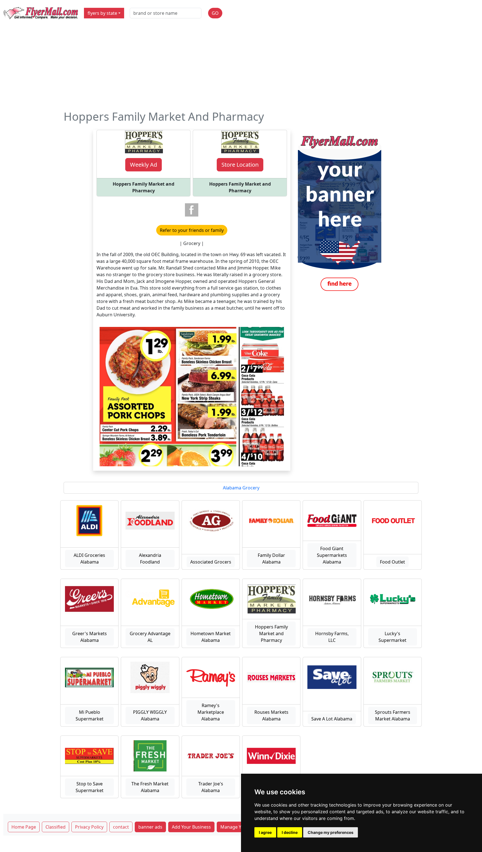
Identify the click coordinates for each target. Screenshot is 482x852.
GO (215, 13)
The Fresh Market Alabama (149, 787)
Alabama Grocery (241, 488)
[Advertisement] (241, 68)
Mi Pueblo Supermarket (89, 715)
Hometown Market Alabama (211, 636)
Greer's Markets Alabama (89, 636)
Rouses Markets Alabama (271, 715)
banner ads (150, 827)
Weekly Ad (143, 164)
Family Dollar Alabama (271, 558)
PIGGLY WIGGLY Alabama (150, 715)
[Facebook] (191, 210)
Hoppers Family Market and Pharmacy (271, 633)
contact (121, 827)
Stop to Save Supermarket (89, 787)
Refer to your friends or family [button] (192, 230)
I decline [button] (290, 832)
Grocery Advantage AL (150, 636)
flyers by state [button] (102, 13)
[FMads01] (339, 213)
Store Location (240, 164)
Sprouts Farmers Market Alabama (392, 715)
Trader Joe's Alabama (210, 787)
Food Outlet (392, 562)
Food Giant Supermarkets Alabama (332, 555)
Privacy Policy (89, 827)
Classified (55, 827)
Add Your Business (191, 827)
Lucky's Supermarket (392, 636)
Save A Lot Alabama (331, 719)
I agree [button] (265, 832)
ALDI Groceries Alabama (89, 558)
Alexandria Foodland (150, 558)
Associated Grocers (210, 562)
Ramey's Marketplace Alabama (210, 712)
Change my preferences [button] (330, 832)
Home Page (23, 827)
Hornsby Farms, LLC (332, 636)
